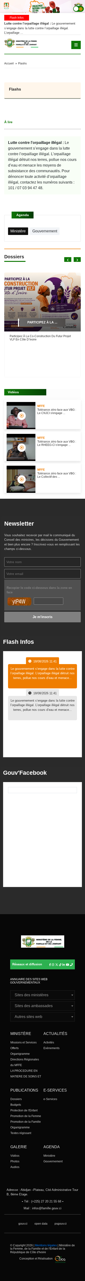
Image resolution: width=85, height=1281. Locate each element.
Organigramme (20, 1053)
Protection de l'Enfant (24, 1110)
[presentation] (67, 259)
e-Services (50, 1099)
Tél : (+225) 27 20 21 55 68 (42, 1201)
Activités (48, 1042)
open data (40, 1223)
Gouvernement (53, 1161)
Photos (14, 1161)
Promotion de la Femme (25, 1116)
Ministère (49, 1155)
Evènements (51, 1048)
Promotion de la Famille (25, 1121)
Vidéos (14, 1155)
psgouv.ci (61, 1223)
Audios (14, 1167)
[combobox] (42, 995)
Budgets (15, 1104)
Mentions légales (46, 1245)
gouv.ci (22, 1223)
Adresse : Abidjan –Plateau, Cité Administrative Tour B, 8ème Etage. (42, 1192)
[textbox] (42, 995)
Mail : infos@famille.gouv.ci (42, 1208)
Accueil (9, 63)
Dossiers (16, 1099)
